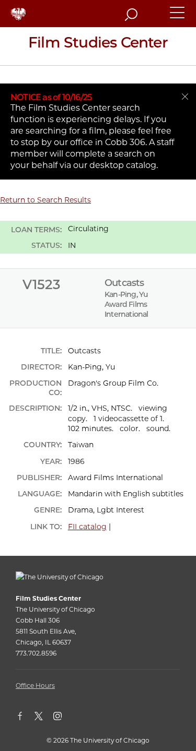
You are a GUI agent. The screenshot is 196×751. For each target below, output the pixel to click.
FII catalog (87, 526)
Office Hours (35, 685)
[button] (178, 17)
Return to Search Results (45, 200)
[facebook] (25, 718)
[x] (43, 718)
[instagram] (62, 718)
